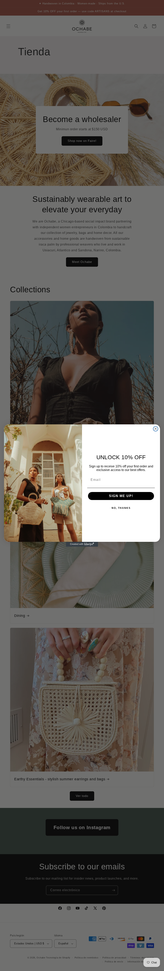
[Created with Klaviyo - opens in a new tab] (82, 544)
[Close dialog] (155, 428)
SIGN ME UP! (121, 496)
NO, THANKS (121, 508)
